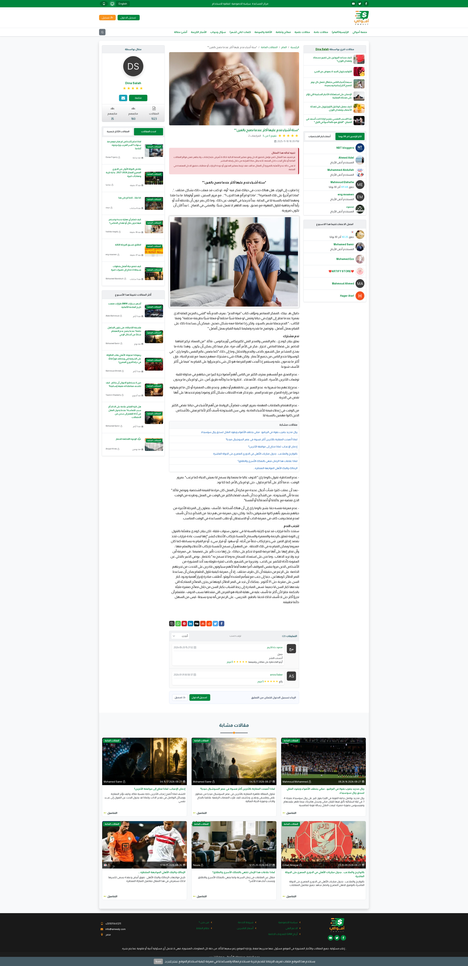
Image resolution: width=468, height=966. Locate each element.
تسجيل (178, 697)
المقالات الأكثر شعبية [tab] (118, 131)
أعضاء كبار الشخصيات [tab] (319, 136)
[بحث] (102, 32)
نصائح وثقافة (283, 32)
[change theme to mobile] (104, 3)
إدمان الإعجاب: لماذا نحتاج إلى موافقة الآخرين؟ (272, 446)
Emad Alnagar (291, 865)
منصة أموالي (359, 32)
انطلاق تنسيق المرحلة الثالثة (128, 244)
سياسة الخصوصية (241, 3)
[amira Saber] (291, 675)
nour (108, 208)
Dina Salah (322, 49)
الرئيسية (294, 47)
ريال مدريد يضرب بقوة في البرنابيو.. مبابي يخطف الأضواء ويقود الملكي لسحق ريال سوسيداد (249, 432)
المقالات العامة (269, 47)
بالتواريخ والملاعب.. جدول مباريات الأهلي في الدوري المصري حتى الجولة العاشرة (255, 453)
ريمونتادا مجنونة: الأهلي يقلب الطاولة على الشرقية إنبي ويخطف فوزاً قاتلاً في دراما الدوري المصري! (123, 358)
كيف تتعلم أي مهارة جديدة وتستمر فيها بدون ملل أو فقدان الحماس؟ (125, 221)
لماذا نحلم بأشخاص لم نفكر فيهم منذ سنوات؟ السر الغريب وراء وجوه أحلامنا (124, 145)
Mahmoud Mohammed (295, 781)
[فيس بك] (366, 3)
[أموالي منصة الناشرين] (361, 17)
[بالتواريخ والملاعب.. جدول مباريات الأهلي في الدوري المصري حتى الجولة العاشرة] (323, 844)
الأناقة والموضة (263, 32)
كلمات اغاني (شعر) (240, 32)
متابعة (138, 97)
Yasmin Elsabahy (113, 395)
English (123, 3)
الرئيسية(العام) (340, 32)
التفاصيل (291, 812)
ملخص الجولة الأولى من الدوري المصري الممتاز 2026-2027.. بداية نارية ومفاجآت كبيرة (123, 172)
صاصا (108, 185)
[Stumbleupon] (203, 623)
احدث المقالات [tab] (148, 131)
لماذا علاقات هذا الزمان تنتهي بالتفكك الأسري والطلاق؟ (267, 460)
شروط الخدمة (245, 922)
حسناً (158, 961)
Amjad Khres (111, 449)
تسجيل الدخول (199, 697)
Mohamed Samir (113, 343)
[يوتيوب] (353, 3)
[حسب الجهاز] (112, 4)
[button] (172, 623)
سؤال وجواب (218, 32)
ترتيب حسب (235, 636)
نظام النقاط (202, 928)
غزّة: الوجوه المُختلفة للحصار (128, 439)
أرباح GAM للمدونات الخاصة (283, 934)
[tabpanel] (335, 178)
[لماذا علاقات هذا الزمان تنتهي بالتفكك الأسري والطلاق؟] (234, 844)
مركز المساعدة (260, 3)
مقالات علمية (302, 32)
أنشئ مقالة (180, 32)
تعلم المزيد (171, 961)
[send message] (123, 98)
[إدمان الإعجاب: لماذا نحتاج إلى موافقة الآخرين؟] (144, 761)
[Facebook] (221, 623)
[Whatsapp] (178, 623)
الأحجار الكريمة (199, 32)
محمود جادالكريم (275, 647)
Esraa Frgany (112, 157)
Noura (196, 865)
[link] (133, 88)
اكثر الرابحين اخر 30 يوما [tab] (350, 136)
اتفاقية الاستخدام (221, 3)
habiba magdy (112, 231)
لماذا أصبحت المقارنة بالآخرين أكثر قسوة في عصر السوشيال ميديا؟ (261, 439)
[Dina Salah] (133, 66)
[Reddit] (209, 623)
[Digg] (196, 623)
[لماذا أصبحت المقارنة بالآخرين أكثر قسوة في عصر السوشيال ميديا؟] (234, 761)
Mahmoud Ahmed (113, 371)
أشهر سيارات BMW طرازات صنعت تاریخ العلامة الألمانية (124, 305)
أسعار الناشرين (245, 928)
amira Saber (276, 674)
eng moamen (111, 254)
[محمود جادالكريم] (291, 648)
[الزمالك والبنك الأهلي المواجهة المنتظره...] (144, 844)
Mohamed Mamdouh (115, 278)
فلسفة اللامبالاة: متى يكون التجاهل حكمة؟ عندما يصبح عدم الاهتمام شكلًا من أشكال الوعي (124, 331)
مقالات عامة (321, 32)
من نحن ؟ (204, 922)
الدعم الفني (292, 928)
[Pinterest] (184, 623)
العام (284, 47)
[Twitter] (215, 623)
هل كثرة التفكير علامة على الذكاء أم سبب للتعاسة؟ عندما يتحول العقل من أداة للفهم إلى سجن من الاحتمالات (124, 412)
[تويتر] (360, 3)
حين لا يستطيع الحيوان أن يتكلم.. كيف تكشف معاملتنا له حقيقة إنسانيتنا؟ (123, 384)
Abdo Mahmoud (112, 316)
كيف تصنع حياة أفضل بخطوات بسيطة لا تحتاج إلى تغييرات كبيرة (126, 268)
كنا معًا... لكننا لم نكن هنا (129, 197)
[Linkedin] (190, 623)
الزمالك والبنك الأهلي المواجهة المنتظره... (275, 468)
